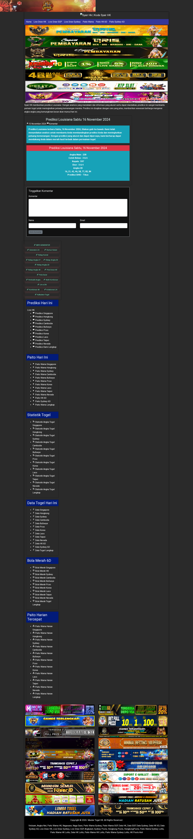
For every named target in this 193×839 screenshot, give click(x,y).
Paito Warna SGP (110, 825)
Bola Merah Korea (43, 588)
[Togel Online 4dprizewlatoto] (60, 788)
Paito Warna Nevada (44, 394)
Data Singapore (42, 510)
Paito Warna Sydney (44, 371)
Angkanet (89, 829)
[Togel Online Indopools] (133, 788)
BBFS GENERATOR (43, 245)
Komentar (53, 123)
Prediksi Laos (41, 337)
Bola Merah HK (42, 571)
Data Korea (40, 530)
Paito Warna (88, 22)
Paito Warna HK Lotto (60, 832)
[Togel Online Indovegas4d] (133, 810)
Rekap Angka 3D (51, 260)
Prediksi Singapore (44, 313)
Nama (31, 220)
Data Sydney (41, 516)
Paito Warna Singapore (45, 364)
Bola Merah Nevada (44, 598)
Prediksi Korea (42, 333)
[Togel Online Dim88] (96, 41)
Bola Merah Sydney (44, 574)
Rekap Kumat (43, 255)
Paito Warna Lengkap (45, 405)
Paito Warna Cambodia (45, 374)
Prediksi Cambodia (44, 323)
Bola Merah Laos (43, 591)
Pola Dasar (43, 275)
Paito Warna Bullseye (45, 378)
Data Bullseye (41, 523)
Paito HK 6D (101, 22)
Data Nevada (41, 540)
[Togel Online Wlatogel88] (60, 777)
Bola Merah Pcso (43, 584)
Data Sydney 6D (42, 547)
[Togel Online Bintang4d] (60, 766)
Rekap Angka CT (34, 260)
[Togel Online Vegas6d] (60, 743)
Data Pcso (40, 526)
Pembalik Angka (34, 280)
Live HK (31, 310)
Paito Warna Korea (43, 384)
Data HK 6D (40, 543)
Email (82, 220)
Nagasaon (67, 825)
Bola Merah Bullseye (44, 581)
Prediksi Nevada (42, 343)
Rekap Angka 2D (43, 265)
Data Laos (40, 533)
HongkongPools (131, 829)
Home (29, 22)
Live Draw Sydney (72, 22)
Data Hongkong (42, 513)
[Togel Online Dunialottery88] (133, 743)
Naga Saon (78, 825)
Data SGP (131, 825)
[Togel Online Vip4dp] (133, 732)
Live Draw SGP (55, 22)
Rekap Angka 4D (34, 270)
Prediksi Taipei (42, 340)
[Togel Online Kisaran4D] (96, 64)
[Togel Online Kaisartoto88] (60, 799)
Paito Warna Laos (43, 388)
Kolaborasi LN (51, 290)
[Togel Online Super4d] (96, 53)
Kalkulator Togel (43, 295)
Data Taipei (40, 537)
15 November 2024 (37, 123)
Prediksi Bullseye (43, 327)
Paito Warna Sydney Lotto (152, 829)
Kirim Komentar (35, 232)
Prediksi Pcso (41, 330)
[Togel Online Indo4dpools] (60, 810)
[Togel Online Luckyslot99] (133, 721)
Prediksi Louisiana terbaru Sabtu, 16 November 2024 (54, 129)
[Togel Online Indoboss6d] (133, 710)
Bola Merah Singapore (45, 567)
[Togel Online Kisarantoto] (96, 75)
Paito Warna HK (54, 825)
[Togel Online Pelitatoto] (96, 86)
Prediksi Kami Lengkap (45, 347)
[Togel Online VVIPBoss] (96, 30)
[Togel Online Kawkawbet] (60, 732)
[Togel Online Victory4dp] (60, 721)
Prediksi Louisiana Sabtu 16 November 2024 (78, 119)
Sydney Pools (100, 829)
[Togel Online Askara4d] (60, 754)
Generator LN (34, 250)
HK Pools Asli (136, 832)
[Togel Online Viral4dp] (96, 97)
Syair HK (28, 105)
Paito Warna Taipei (43, 391)
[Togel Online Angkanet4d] (133, 777)
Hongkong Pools (115, 829)
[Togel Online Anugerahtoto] (133, 754)
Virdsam (32, 825)
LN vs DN (43, 285)
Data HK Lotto (77, 832)
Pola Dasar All (51, 270)
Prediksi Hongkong (44, 316)
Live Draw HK (40, 22)
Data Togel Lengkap (44, 550)
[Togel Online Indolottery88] (133, 766)
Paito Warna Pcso (43, 381)
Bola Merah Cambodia (45, 578)
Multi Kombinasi (51, 280)
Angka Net (41, 825)
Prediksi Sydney (42, 320)
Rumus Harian (51, 250)
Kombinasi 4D (34, 290)
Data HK (122, 825)
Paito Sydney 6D (117, 22)
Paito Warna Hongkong (45, 367)
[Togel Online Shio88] (133, 799)
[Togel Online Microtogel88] (60, 710)
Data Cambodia (42, 520)
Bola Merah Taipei (43, 594)
